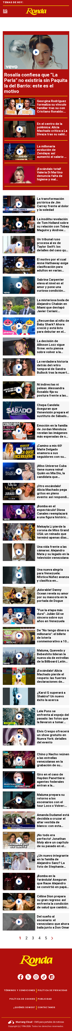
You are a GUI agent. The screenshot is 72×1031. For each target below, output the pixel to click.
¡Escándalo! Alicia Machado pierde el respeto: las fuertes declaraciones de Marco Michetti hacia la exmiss (52, 680)
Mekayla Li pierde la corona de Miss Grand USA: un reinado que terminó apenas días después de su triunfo (53, 534)
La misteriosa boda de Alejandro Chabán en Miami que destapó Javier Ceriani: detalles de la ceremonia (53, 309)
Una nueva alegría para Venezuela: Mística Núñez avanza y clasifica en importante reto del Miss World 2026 (53, 579)
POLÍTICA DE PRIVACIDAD (52, 990)
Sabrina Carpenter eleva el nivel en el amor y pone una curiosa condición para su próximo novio (53, 287)
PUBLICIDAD (45, 999)
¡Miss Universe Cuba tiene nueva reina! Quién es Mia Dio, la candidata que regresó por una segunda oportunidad (52, 475)
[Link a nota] (36, 52)
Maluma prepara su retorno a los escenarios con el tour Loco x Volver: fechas (51, 802)
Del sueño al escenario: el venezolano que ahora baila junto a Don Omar (53, 922)
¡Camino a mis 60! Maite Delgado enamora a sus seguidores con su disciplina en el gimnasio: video (50, 455)
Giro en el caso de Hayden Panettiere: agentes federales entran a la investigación (51, 782)
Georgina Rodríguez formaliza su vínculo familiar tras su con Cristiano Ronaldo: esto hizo (51, 108)
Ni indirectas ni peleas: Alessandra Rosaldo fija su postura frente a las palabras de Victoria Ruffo (51, 394)
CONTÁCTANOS (46, 1007)
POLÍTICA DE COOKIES (22, 999)
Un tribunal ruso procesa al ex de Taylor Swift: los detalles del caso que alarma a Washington (52, 246)
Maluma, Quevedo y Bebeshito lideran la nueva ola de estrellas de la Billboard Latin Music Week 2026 (53, 658)
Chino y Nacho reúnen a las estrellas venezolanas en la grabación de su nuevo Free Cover (53, 761)
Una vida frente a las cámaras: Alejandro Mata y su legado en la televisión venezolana (53, 552)
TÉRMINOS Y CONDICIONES (19, 990)
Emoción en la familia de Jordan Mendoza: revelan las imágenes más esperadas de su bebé (52, 433)
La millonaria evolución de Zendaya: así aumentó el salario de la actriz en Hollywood (52, 155)
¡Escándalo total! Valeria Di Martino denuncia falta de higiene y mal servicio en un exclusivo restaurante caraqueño (50, 181)
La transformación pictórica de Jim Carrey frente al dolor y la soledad (53, 204)
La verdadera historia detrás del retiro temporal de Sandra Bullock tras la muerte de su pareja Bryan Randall (53, 371)
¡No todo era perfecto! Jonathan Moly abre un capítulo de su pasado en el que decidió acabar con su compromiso (52, 844)
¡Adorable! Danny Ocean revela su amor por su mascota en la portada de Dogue (52, 595)
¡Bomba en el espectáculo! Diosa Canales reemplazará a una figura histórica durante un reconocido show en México (52, 517)
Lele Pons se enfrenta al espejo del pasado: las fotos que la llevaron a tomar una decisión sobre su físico (53, 720)
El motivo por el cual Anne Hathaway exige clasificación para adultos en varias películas (52, 267)
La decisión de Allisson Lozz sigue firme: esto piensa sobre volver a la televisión (51, 348)
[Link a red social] (20, 977)
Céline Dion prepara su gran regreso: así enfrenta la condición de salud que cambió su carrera (52, 903)
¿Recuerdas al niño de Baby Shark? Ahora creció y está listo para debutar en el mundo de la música (53, 328)
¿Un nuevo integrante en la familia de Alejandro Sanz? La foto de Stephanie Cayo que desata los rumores (52, 865)
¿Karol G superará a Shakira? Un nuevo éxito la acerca (51, 696)
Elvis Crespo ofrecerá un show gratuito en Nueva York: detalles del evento (53, 736)
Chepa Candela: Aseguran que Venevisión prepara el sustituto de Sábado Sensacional (52, 412)
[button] (5, 11)
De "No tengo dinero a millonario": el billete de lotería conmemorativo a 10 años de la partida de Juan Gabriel (53, 639)
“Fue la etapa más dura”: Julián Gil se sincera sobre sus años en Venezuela (50, 615)
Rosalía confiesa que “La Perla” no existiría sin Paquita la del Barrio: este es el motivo (35, 83)
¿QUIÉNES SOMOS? (24, 1007)
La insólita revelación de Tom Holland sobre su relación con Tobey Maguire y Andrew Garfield (53, 226)
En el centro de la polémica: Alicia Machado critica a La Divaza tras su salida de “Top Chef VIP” (52, 131)
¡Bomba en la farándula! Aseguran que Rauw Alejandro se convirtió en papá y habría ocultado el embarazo (53, 885)
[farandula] (36, 11)
